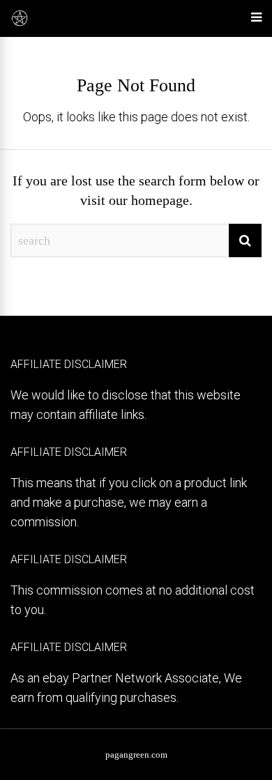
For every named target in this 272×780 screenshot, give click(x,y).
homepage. (161, 200)
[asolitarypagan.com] (19, 24)
